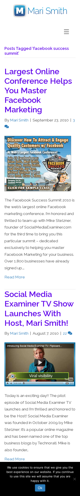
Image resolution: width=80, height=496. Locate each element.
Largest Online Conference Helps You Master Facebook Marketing (38, 90)
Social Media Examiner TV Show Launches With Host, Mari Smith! (39, 308)
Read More (14, 277)
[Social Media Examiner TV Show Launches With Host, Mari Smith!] (40, 364)
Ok (40, 488)
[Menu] (70, 31)
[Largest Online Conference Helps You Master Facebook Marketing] (37, 163)
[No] (74, 479)
